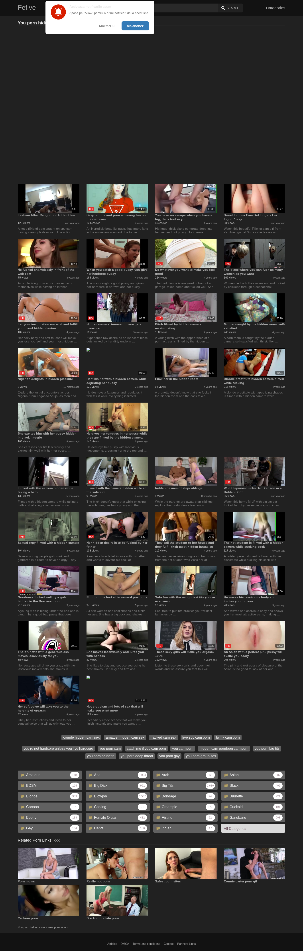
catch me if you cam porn (146, 748)
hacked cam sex (163, 737)
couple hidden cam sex (81, 737)
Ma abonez (135, 26)
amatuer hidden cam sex (125, 737)
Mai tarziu (106, 26)
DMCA (125, 943)
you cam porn (182, 748)
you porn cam (110, 748)
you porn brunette (100, 756)
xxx (57, 840)
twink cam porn (228, 737)
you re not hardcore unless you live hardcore (58, 748)
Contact (169, 943)
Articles (112, 943)
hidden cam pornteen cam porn (224, 748)
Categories (275, 8)
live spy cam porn (196, 737)
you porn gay (169, 756)
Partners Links (186, 943)
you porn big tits (267, 748)
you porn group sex (201, 756)
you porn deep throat (137, 756)
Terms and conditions (146, 943)
